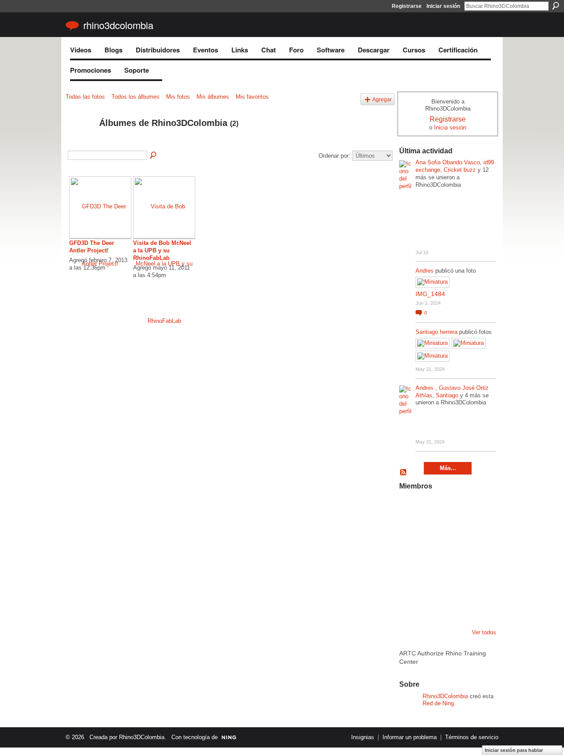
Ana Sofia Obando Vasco (448, 162)
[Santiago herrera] (454, 603)
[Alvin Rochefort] (477, 579)
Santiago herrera (436, 332)
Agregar (382, 99)
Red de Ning (438, 703)
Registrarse (407, 6)
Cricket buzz (460, 170)
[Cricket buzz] (409, 532)
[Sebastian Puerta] (477, 555)
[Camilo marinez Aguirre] (409, 555)
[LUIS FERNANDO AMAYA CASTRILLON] (432, 579)
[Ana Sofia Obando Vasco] (454, 508)
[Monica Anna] (454, 555)
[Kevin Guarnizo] (409, 579)
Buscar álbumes (154, 155)
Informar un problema (409, 737)
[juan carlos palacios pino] (409, 603)
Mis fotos (178, 96)
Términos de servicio (471, 737)
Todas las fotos (85, 96)
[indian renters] (454, 579)
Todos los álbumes (135, 96)
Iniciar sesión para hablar (514, 750)
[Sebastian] (477, 603)
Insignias (362, 737)
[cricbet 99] (477, 508)
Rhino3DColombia (118, 25)
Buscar (555, 6)
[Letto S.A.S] (432, 532)
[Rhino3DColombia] (80, 142)
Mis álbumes (213, 96)
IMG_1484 (430, 293)
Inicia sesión (450, 127)
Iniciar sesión (443, 6)
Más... (448, 468)
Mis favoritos (252, 96)
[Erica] (432, 603)
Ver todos (484, 632)
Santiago (447, 395)
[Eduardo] (432, 555)
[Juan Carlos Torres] (477, 532)
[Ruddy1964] (454, 532)
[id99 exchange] (409, 508)
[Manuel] (432, 508)
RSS (404, 473)
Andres (425, 270)
